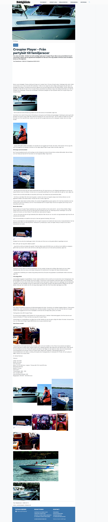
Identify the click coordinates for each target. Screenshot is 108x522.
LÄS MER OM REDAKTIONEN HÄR (40, 519)
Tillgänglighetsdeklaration (59, 516)
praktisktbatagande (20, 505)
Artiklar (14, 505)
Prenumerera (56, 512)
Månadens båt (28, 505)
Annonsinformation (57, 515)
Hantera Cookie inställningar (59, 519)
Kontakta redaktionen (58, 513)
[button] (89, 2)
